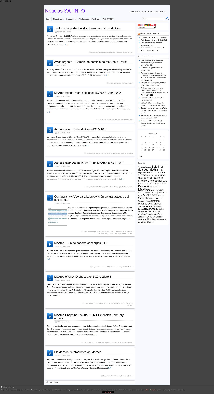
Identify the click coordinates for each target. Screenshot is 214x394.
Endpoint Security (101, 342)
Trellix (69, 31)
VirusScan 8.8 (154, 211)
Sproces (141, 209)
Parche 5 (149, 201)
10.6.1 (93, 342)
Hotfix (164, 184)
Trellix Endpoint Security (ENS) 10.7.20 (154, 37)
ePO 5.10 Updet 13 (106, 153)
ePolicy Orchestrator (111, 187)
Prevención (112, 233)
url (132, 83)
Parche (160, 195)
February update (123, 342)
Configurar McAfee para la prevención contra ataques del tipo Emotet (91, 198)
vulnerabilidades (147, 219)
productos (141, 206)
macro (120, 231)
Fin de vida (124, 376)
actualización (146, 167)
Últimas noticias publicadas (150, 34)
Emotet (112, 231)
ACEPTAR (108, 392)
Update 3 (130, 305)
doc (108, 231)
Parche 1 (142, 198)
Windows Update (146, 222)
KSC (158, 187)
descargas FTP (105, 267)
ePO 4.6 (159, 178)
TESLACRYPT (149, 209)
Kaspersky (144, 186)
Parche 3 (158, 198)
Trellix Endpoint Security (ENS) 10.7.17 (154, 40)
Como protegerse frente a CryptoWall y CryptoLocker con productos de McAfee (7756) (154, 110)
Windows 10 (161, 219)
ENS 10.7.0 (146, 178)
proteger (118, 233)
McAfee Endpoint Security (148, 192)
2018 (58, 355)
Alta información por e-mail (89, 19)
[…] (66, 44)
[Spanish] (155, 25)
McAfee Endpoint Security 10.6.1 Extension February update (89, 316)
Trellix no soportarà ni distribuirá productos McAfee (87, 28)
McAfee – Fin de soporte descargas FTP (80, 243)
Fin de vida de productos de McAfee (77, 352)
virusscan (130, 233)
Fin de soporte (119, 52)
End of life (114, 376)
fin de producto (109, 52)
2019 (58, 203)
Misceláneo (57, 19)
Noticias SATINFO (65, 10)
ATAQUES (94, 231)
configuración (102, 231)
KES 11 (153, 187)
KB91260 (125, 267)
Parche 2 (151, 198)
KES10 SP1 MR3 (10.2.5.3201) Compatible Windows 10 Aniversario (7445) (153, 123)
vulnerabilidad (156, 217)
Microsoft (150, 195)
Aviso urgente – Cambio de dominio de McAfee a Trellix (90, 62)
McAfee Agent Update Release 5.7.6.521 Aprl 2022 (87, 92)
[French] (144, 25)
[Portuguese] (150, 25)
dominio (119, 83)
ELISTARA (143, 175)
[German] (146, 25)
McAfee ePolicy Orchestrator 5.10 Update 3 (82, 276)
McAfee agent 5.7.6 (127, 119)
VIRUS (124, 233)
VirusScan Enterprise (145, 214)
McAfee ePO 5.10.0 (127, 303)
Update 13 (130, 153)
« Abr (140, 157)
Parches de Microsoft (149, 203)
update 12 (130, 187)
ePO (96, 187)
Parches (156, 201)
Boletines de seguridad (151, 168)
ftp (120, 267)
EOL (119, 376)
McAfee (59, 31)
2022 (58, 65)
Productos (70, 19)
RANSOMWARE (154, 206)
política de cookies (151, 390)
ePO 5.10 (97, 153)
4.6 (139, 167)
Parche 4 (141, 201)
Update (161, 209)
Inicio (48, 19)
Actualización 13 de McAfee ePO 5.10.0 (80, 129)
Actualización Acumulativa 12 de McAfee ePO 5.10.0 (88, 163)
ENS (116, 231)
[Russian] (152, 25)
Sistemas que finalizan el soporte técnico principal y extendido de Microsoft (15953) (152, 63)
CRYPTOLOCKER (155, 172)
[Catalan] (139, 25)
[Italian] (148, 25)
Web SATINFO (108, 19)
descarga (102, 52)
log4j (119, 187)
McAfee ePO (122, 153)
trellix (131, 52)
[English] (141, 25)
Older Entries (53, 382)
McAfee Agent (116, 119)
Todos (64, 31)
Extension (114, 342)
